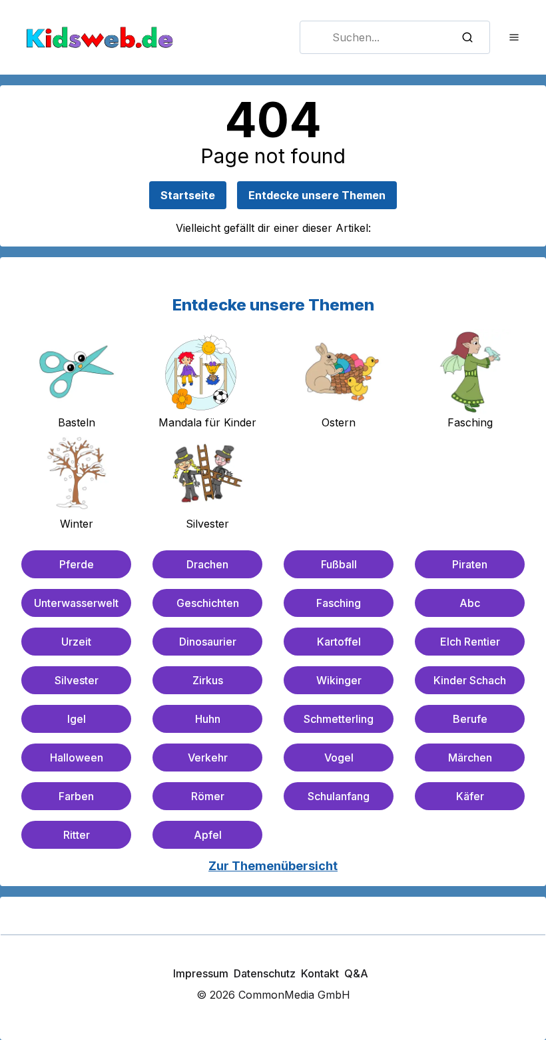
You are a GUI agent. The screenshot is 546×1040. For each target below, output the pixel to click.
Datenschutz (265, 973)
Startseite (187, 195)
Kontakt (320, 973)
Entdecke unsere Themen (317, 195)
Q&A (356, 973)
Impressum (200, 973)
